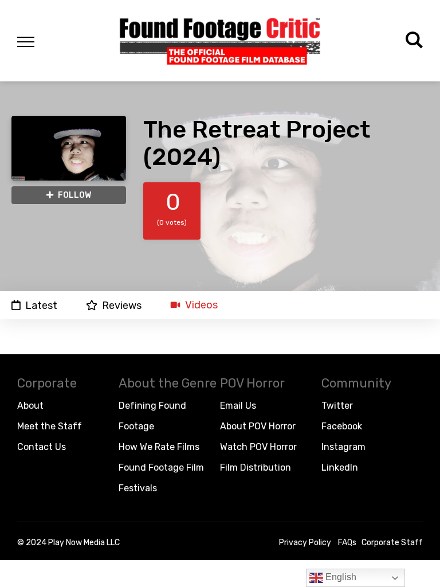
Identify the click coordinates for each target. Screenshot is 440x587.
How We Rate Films (159, 446)
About (30, 405)
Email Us (238, 405)
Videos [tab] (201, 305)
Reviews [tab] (122, 305)
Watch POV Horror (258, 446)
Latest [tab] (41, 305)
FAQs (347, 542)
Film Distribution (255, 467)
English (339, 577)
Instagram (343, 446)
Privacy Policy (305, 542)
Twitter (337, 405)
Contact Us (41, 446)
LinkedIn (339, 467)
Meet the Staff (49, 426)
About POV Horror (258, 426)
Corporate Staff (392, 542)
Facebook (341, 426)
